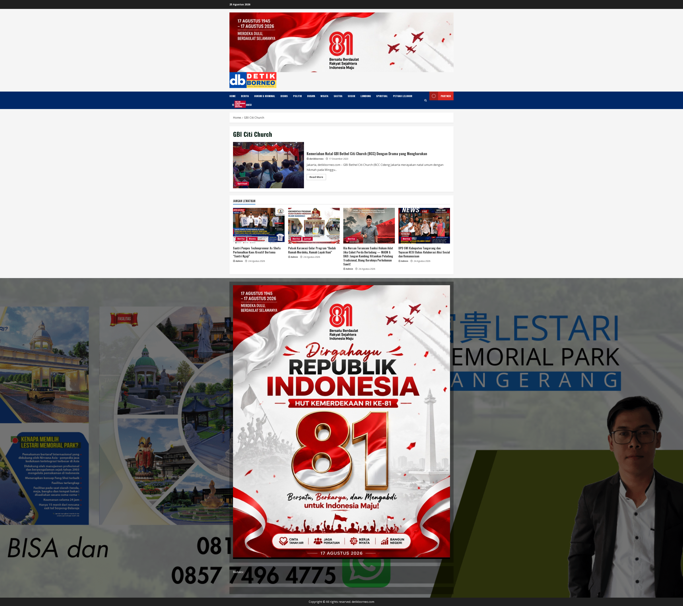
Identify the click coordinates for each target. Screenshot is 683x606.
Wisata (324, 96)
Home (232, 96)
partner (446, 96)
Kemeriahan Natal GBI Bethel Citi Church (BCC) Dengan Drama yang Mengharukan (268, 165)
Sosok (351, 96)
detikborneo (316, 158)
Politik (297, 96)
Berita (245, 96)
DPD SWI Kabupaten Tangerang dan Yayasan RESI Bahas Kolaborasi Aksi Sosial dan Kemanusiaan (424, 252)
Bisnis (284, 96)
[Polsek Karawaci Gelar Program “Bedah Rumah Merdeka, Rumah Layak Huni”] (314, 226)
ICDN (236, 104)
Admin (239, 261)
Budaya (311, 96)
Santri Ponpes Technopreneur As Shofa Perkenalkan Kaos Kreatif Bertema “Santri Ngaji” (256, 252)
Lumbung (366, 96)
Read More (317, 177)
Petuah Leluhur (402, 96)
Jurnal (307, 238)
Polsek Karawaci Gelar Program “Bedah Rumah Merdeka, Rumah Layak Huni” (312, 250)
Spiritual (382, 96)
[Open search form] (425, 100)
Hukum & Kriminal (264, 96)
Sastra (338, 96)
